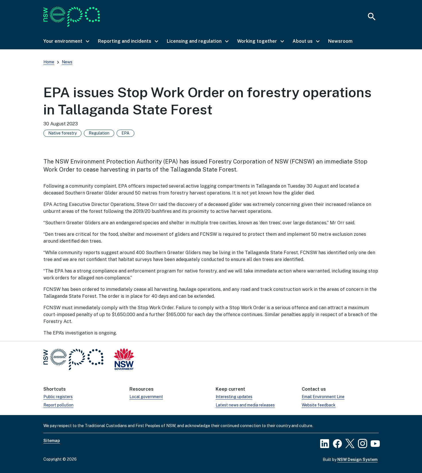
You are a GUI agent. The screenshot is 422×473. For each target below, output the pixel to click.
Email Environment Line (323, 396)
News (67, 62)
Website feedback (319, 405)
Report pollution (58, 405)
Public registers (58, 396)
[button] (66, 41)
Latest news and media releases (245, 405)
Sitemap (51, 440)
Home (48, 62)
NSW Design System (357, 459)
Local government (146, 396)
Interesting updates (234, 396)
